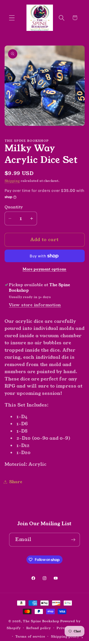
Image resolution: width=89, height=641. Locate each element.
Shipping (12, 181)
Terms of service (30, 636)
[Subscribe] (73, 540)
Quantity (14, 207)
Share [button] (15, 482)
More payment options (44, 269)
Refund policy (38, 628)
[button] (11, 17)
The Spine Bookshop (41, 621)
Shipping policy (65, 636)
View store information (35, 305)
